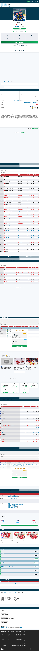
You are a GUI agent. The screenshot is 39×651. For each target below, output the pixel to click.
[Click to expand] (38, 450)
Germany (2, 638)
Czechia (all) (6, 216)
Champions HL (18, 270)
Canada (2, 634)
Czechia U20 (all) (7, 209)
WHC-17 (19, 193)
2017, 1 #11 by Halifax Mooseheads (10, 592)
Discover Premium (19, 477)
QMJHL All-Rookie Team (11, 503)
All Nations (2, 639)
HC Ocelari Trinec (10, 566)
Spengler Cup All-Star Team (12, 510)
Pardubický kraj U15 (8, 269)
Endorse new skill (4, 380)
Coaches (10, 258)
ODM (17, 269)
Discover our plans (19, 42)
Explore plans (19, 346)
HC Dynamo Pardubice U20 (9, 190)
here (21, 627)
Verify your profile (4, 627)
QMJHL (19, 211)
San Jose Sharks (7, 240)
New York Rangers (18, 636)
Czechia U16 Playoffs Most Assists (13, 495)
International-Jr (20, 186)
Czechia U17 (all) (7, 195)
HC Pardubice (16, 100)
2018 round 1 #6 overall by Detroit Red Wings (31, 102)
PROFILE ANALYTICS (22, 45)
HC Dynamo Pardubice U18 (9, 188)
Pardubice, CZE (16, 96)
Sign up (28, 1)
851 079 (15, 45)
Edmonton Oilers (18, 635)
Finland (2, 636)
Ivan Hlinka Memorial (19, 272)
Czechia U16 (20, 176)
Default (9, 163)
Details (36, 551)
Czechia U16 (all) (7, 186)
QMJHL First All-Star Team (11, 505)
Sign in (32, 1)
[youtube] (21, 50)
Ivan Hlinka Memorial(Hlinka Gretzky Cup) (8, 425)
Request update (35, 128)
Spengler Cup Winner (11, 511)
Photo (24, 638)
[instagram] (17, 50)
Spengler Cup (18, 279)
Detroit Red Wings (7, 218)
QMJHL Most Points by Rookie (12, 508)
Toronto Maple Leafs (19, 639)
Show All (20, 372)
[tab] (10, 164)
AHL (19, 226)
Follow (19, 28)
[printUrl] (23, 50)
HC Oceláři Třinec (7, 228)
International (20, 216)
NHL (19, 218)
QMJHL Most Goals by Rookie (12, 507)
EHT (17, 274)
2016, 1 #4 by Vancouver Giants (9, 594)
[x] (19, 50)
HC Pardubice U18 (7, 179)
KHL (8, 634)
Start (2, 81)
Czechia (17, 98)
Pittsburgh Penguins (18, 638)
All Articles (19, 524)
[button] (19, 28)
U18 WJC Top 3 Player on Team (12, 498)
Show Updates (19, 31)
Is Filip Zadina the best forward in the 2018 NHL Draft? (15, 584)
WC (18, 232)
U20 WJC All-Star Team (11, 509)
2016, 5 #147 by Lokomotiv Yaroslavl (10, 596)
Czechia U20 (20, 185)
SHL (8, 635)
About (24, 634)
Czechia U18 (20, 179)
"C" (10, 186)
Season (9, 490)
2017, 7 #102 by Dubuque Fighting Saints (11, 593)
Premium (36, 104)
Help (24, 635)
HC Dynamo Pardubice (8, 202)
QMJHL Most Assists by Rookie (12, 506)
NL (20, 26)
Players (9, 447)
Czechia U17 (6, 193)
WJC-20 (19, 221)
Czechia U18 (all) (7, 207)
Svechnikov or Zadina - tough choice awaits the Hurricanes (16, 583)
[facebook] (15, 50)
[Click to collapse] (38, 168)
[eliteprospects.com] (3, 1)
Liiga (9, 638)
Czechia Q (19, 204)
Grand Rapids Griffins (8, 226)
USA (1, 635)
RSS (24, 640)
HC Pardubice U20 (7, 185)
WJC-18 (19, 197)
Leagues (9, 397)
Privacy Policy (25, 636)
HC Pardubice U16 (7, 176)
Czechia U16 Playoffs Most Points (13, 496)
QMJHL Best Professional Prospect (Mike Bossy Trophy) (16, 504)
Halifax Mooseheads (8, 211)
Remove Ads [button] (22, 132)
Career (24, 643)
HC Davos (17, 26)
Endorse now (5, 386)
